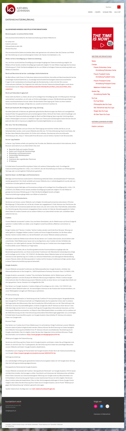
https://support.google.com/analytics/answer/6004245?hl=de (35, 353)
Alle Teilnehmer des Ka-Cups (104, 107)
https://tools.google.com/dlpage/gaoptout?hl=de (43, 334)
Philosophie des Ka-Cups (103, 104)
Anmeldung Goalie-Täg (102, 94)
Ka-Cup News (99, 101)
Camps (97, 12)
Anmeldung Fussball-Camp (105, 77)
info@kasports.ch (11, 411)
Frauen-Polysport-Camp (102, 80)
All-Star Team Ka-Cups (102, 114)
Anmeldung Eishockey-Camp (106, 70)
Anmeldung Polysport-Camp (105, 83)
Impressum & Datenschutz (102, 414)
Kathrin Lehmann (98, 126)
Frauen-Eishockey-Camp (102, 67)
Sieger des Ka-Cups (101, 111)
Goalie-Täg (107, 12)
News (90, 12)
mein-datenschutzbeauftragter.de (43, 389)
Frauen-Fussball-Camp (102, 74)
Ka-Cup (117, 12)
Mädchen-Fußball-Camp (102, 87)
